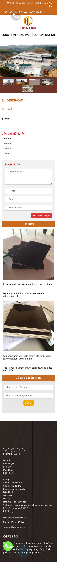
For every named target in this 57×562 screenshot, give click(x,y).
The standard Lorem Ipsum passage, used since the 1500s (27, 369)
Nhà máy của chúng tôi (14, 501)
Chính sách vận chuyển (14, 488)
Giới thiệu (8, 495)
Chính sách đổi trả (12, 485)
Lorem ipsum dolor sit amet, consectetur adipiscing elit (24, 295)
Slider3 (7, 143)
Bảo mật (7, 466)
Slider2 (7, 148)
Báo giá (6, 479)
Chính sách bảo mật (12, 482)
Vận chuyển (9, 463)
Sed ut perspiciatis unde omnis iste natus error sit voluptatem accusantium (27, 357)
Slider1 (7, 153)
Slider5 (7, 138)
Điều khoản (8, 469)
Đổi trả (6, 460)
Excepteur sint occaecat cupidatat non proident (28, 284)
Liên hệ (6, 498)
